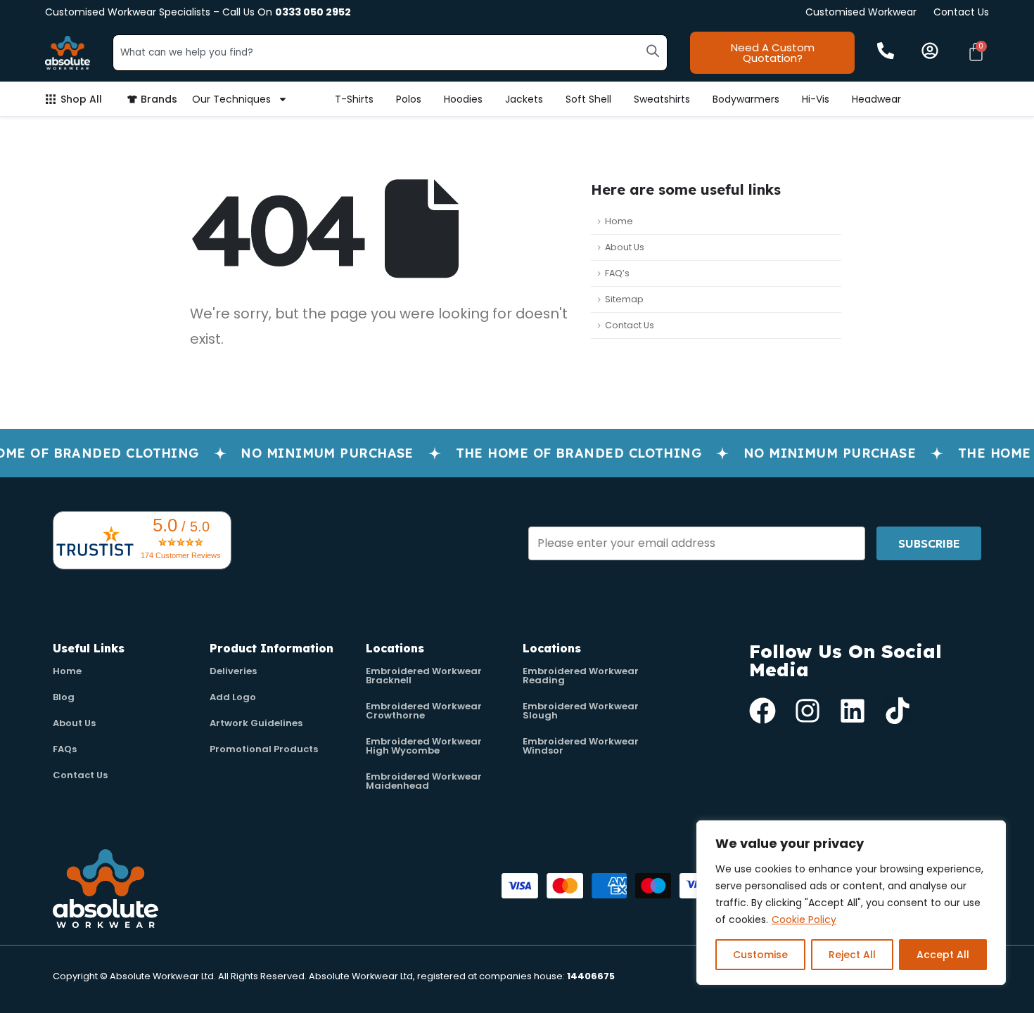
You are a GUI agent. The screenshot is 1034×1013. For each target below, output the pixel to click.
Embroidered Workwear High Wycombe (424, 746)
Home (619, 221)
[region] (851, 902)
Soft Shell (588, 99)
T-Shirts (354, 99)
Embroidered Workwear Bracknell (424, 675)
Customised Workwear (861, 12)
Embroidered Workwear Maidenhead (424, 781)
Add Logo (233, 697)
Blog (64, 697)
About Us (624, 247)
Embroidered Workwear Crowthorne (424, 710)
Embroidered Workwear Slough (581, 710)
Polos (408, 99)
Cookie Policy (804, 919)
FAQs (65, 749)
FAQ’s (617, 273)
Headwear (876, 99)
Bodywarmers (746, 99)
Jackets (524, 99)
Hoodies (463, 99)
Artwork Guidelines (256, 723)
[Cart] (975, 51)
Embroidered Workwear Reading (581, 675)
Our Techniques (231, 99)
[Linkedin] (852, 710)
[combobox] (390, 52)
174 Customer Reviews (181, 555)
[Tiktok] (897, 710)
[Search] (652, 50)
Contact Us (961, 12)
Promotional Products (264, 749)
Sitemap (624, 299)
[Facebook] (762, 710)
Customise (760, 955)
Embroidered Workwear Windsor (581, 746)
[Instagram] (807, 710)
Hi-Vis (815, 99)
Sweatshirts (662, 99)
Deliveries (233, 671)
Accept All (943, 955)
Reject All (852, 955)
